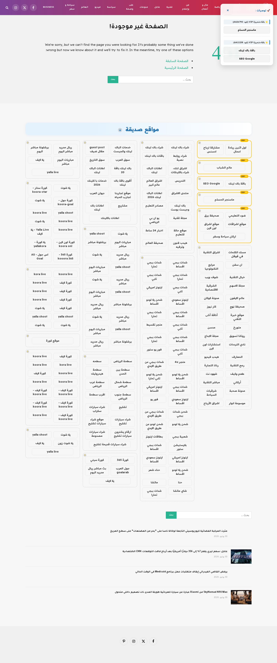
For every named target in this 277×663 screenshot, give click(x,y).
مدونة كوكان (211, 298)
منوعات (144, 7)
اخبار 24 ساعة (154, 230)
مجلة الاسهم (237, 285)
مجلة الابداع (211, 336)
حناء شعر (154, 470)
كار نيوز (211, 306)
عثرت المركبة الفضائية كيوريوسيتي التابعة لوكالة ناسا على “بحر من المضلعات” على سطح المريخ (168, 531)
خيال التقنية (237, 277)
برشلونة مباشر (97, 242)
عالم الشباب (224, 167)
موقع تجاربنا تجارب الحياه (123, 195)
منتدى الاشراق (180, 193)
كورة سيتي (97, 460)
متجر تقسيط (154, 324)
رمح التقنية (237, 365)
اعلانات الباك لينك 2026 (154, 195)
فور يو (154, 399)
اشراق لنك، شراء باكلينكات (180, 170)
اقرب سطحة (97, 394)
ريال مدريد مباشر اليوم (65, 149)
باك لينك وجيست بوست (180, 207)
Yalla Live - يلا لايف (40, 231)
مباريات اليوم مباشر (123, 244)
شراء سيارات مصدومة (97, 433)
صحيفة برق (211, 215)
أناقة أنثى (211, 315)
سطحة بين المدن (123, 371)
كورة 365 (122, 460)
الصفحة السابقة (177, 61)
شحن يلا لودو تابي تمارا (154, 376)
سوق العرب (123, 159)
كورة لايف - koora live (65, 392)
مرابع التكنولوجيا (211, 266)
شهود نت (211, 373)
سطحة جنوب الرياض (122, 396)
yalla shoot (97, 233)
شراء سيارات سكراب (97, 409)
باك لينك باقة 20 (122, 170)
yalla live (53, 172)
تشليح (123, 407)
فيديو (98, 7)
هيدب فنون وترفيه (180, 245)
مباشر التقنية (211, 382)
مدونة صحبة (237, 390)
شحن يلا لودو (180, 424)
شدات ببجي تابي (154, 277)
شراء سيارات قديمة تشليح (109, 444)
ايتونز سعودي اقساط (180, 301)
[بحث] (7, 7)
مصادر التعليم (154, 205)
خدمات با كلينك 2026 (97, 182)
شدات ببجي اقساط (180, 264)
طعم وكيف (237, 373)
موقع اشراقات (237, 224)
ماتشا (154, 482)
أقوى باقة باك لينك (123, 182)
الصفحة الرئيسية (176, 68)
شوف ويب (211, 277)
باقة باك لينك (237, 183)
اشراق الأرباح (211, 403)
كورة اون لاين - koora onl (65, 244)
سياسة (111, 7)
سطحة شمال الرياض (122, 384)
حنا (180, 482)
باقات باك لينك (154, 156)
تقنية (169, 7)
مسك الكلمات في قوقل (237, 254)
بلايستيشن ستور (180, 447)
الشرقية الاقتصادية (211, 287)
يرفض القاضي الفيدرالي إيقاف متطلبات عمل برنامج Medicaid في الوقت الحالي (181, 572)
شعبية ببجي (180, 436)
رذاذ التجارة (211, 365)
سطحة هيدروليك (97, 371)
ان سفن (237, 264)
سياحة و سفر (69, 7)
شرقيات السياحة (211, 392)
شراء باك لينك (180, 147)
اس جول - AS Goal (39, 256)
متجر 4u (180, 362)
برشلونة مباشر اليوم (40, 149)
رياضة (217, 7)
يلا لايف (110, 481)
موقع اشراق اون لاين (211, 226)
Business (48, 7)
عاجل (157, 7)
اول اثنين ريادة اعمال (237, 149)
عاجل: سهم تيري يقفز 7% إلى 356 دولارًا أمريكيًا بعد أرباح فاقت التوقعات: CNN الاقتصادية (174, 551)
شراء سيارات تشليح (123, 421)
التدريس (180, 180)
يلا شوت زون (65, 443)
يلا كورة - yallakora (40, 244)
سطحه (97, 361)
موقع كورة (52, 340)
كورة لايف (66, 282)
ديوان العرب (97, 193)
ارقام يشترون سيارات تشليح (123, 433)
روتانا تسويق (237, 336)
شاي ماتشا (180, 490)
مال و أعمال (204, 7)
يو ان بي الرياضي (154, 220)
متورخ (237, 327)
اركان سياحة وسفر (224, 236)
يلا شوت (123, 233)
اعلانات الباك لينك (154, 170)
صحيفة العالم (154, 243)
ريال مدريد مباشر (122, 256)
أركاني (237, 382)
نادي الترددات (237, 344)
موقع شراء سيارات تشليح (97, 421)
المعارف (237, 357)
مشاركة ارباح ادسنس (211, 149)
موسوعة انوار (237, 403)
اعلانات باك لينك (97, 207)
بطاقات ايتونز (154, 436)
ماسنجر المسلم (224, 199)
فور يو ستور (154, 349)
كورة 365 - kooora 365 (65, 256)
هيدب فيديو (211, 357)
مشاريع (122, 205)
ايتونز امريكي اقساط (154, 388)
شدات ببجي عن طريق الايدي (154, 364)
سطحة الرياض (122, 361)
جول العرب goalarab (122, 470)
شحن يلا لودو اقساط (154, 301)
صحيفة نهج (237, 306)
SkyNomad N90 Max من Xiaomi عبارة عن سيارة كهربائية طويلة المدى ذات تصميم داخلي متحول (171, 592)
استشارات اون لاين (211, 346)
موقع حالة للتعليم (180, 232)
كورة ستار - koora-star (39, 189)
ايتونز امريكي (154, 287)
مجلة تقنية (180, 218)
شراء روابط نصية (180, 157)
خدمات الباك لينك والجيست (122, 149)
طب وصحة (129, 7)
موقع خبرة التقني (237, 317)
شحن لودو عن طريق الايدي (154, 426)
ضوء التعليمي (237, 215)
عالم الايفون (237, 298)
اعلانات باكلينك (110, 218)
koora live (40, 212)
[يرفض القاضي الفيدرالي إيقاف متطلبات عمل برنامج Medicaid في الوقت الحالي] (241, 577)
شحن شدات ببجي (180, 413)
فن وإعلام (185, 7)
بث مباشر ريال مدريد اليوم (97, 470)
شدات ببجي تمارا (154, 264)
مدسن (211, 327)
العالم (84, 7)
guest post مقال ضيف (97, 149)
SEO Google (211, 183)
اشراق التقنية (211, 252)
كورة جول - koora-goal (65, 202)
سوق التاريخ (97, 159)
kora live (40, 274)
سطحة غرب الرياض (97, 384)
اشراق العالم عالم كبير (154, 182)
